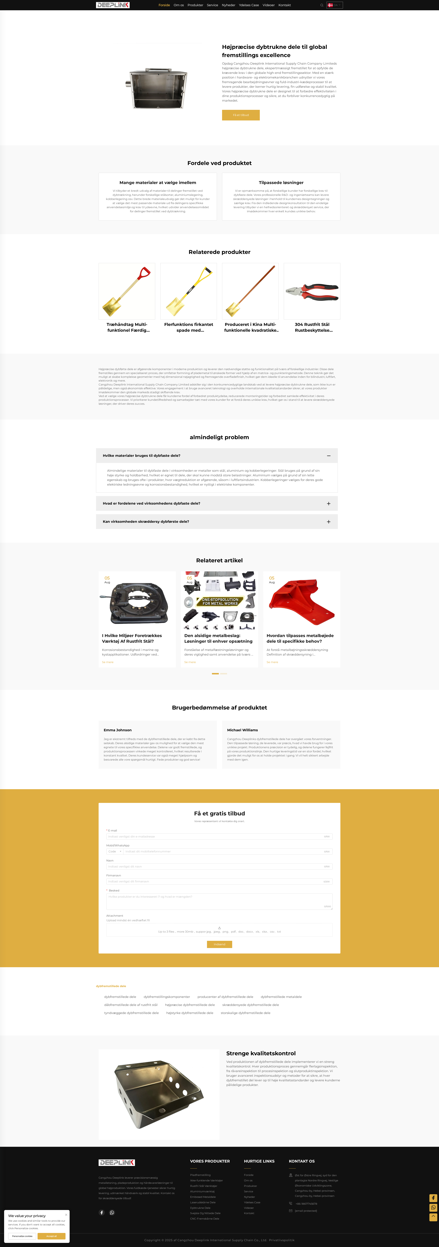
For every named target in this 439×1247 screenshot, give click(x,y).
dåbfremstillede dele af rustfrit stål (131, 1005)
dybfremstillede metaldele (281, 997)
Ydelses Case (249, 5)
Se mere (108, 662)
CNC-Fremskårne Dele (204, 1218)
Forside (164, 5)
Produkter (195, 5)
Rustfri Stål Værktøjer (203, 1186)
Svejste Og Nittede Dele (205, 1213)
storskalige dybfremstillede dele (245, 1013)
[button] (215, 673)
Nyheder (228, 5)
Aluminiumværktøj (202, 1191)
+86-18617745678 (306, 1203)
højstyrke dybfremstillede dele (189, 1013)
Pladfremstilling (200, 1175)
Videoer (269, 5)
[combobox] (114, 851)
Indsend (219, 944)
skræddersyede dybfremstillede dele (250, 1005)
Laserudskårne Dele (203, 1202)
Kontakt (284, 5)
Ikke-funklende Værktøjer (206, 1180)
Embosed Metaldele (203, 1197)
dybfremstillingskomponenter (167, 997)
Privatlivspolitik (282, 1240)
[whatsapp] (112, 1212)
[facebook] (102, 1212)
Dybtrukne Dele (200, 1207)
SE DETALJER (127, 291)
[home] (113, 5)
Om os (179, 5)
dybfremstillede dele (120, 997)
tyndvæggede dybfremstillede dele (131, 1013)
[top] (433, 1217)
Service (212, 5)
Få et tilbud (241, 115)
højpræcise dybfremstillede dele (190, 1005)
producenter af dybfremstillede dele (225, 997)
